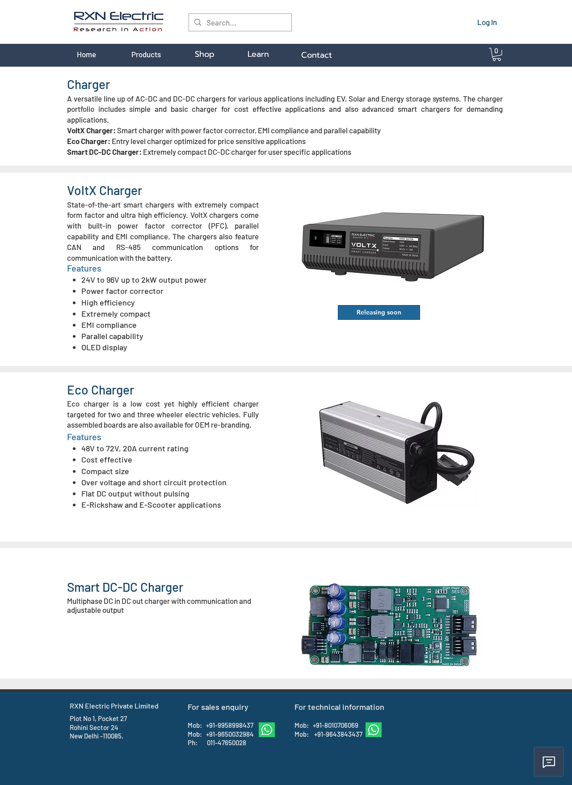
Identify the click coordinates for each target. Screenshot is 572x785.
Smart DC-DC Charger (125, 586)
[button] (497, 54)
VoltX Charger (104, 190)
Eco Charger (100, 389)
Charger (88, 84)
